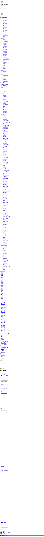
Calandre (4, 65)
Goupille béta (2, 349)
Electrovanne (4, 50)
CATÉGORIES (2, 368)
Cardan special (3, 342)
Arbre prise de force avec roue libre (5, 341)
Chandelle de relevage (3, 350)
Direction (2, 70)
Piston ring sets (4, 238)
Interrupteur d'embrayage (5, 41)
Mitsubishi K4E (3, 311)
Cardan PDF (1, 338)
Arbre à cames (4, 55)
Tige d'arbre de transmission (6, 21)
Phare (3, 42)
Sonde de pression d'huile (5, 45)
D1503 (2, 289)
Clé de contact (4, 91)
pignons (3, 25)
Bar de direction (4, 71)
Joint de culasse (4, 95)
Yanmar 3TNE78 (3, 324)
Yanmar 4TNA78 (3, 329)
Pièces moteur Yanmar (2, 317)
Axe (3, 78)
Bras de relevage (4, 31)
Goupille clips (2, 351)
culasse (3, 226)
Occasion (1, 18)
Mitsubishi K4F (3, 312)
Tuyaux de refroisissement (5, 30)
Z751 (2, 277)
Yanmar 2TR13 (3, 319)
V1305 (2, 292)
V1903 (2, 296)
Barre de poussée (3, 352)
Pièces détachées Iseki (3, 114)
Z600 (2, 275)
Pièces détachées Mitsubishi (4, 164)
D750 (2, 281)
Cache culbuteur (4, 34)
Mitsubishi (2, 336)
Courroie (4, 115)
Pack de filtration (4, 117)
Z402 (2, 273)
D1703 (2, 290)
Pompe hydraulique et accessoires (6, 102)
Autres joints (4, 169)
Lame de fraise (4, 94)
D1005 (2, 285)
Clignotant (4, 39)
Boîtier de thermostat (5, 26)
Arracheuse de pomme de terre (4, 84)
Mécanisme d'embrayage (5, 127)
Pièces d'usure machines (2, 82)
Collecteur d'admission (5, 35)
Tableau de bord (4, 47)
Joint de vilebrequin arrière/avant (6, 122)
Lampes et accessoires (5, 162)
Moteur (2, 53)
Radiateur (4, 29)
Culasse (2, 33)
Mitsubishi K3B (3, 304)
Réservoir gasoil (4, 68)
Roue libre (2, 339)
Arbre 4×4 (4, 76)
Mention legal (9, 532)
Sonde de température (5, 46)
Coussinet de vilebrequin (5, 104)
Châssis (3, 66)
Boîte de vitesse (3, 74)
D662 (2, 280)
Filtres (3, 93)
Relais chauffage (4, 44)
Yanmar (2, 337)
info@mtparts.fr (3, 531)
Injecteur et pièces (5, 153)
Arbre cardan (4, 188)
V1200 (2, 291)
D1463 (2, 272)
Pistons (3, 107)
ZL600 (2, 278)
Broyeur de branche (3, 85)
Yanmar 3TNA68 (3, 321)
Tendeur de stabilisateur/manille (4, 347)
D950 (2, 284)
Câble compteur (4, 57)
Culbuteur (4, 36)
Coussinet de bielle (5, 97)
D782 (2, 282)
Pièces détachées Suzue (3, 225)
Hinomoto (2, 334)
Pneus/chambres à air (2, 270)
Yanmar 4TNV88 (3, 331)
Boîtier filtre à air (4, 56)
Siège (3, 69)
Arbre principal (4, 77)
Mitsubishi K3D (3, 305)
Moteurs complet (4, 60)
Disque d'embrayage (5, 96)
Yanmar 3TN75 (3, 320)
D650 (2, 279)
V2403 (2, 298)
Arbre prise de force (3, 340)
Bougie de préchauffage (5, 128)
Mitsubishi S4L (3, 315)
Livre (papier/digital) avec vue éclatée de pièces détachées (6, 333)
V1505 (2, 294)
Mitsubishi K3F (3, 306)
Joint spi (4, 105)
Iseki (1, 335)
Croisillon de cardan (5, 112)
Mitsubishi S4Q (3, 316)
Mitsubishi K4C (3, 310)
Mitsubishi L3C (3, 313)
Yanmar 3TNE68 (3, 332)
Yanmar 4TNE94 (3, 330)
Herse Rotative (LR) (3, 83)
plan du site (7, 532)
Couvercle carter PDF (5, 20)
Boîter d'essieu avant (5, 23)
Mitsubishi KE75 (3, 303)
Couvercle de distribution (5, 58)
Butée (3, 110)
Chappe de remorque (5, 32)
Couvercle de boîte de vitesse (6, 49)
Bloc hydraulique (4, 48)
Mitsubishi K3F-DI (3, 307)
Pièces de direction (5, 111)
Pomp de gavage (4, 43)
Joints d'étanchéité (5, 146)
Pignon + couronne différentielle (6, 24)
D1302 (2, 287)
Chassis (2, 64)
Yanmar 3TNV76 (3, 327)
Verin (3, 73)
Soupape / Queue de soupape (6, 125)
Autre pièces (4, 106)
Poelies (3, 61)
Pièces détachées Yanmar (4, 245)
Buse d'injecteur (4, 103)
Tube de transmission (3, 343)
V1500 (2, 293)
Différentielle (4, 79)
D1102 (2, 286)
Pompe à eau (4, 113)
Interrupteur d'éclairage (5, 40)
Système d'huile (4, 63)
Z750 (2, 276)
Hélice (3, 28)
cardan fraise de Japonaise (5, 75)
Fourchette (4, 80)
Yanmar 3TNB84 (3, 322)
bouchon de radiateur (5, 27)
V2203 (2, 297)
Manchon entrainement (5, 81)
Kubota (2, 356)
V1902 (2, 295)
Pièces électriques (5, 136)
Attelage (1, 345)
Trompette (4, 22)
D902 (2, 283)
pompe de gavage (5, 54)
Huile (0, 353)
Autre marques (3, 355)
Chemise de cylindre (5, 99)
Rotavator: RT (2, 87)
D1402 (2, 288)
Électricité (2, 38)
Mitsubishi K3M (3, 308)
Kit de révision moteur (5, 101)
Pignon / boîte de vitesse (5, 139)
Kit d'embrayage (4, 150)
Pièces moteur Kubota (2, 271)
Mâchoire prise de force (3, 344)
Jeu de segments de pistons (6, 120)
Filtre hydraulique (5, 51)
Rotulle (3, 72)
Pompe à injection (5, 62)
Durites (3, 109)
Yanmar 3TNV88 (3, 328)
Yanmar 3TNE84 (3, 325)
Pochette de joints (5, 119)
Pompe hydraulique (5, 52)
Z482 (2, 274)
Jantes (3, 67)
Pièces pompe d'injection (5, 138)
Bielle (3, 98)
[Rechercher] (0, 9)
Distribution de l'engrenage (6, 59)
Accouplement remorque (4, 348)
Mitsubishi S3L (3, 314)
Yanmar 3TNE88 (3, 326)
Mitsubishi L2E (3, 302)
